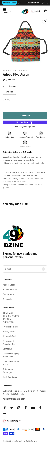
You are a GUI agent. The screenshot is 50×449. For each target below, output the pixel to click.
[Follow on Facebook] (5, 408)
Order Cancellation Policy (11, 363)
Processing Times (10, 327)
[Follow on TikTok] (40, 408)
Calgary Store (8, 294)
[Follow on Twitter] (12, 408)
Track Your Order (10, 377)
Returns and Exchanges (8, 370)
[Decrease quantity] (6, 105)
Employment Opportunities (9, 342)
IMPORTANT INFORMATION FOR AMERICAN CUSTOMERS (11, 317)
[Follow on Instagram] (19, 408)
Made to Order (9, 2)
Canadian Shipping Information (11, 355)
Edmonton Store (33, 2)
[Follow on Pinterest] (26, 408)
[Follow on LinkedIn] (5, 413)
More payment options (25, 126)
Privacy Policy (9, 331)
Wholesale (7, 299)
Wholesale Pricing (10, 336)
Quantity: (7, 99)
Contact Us (7, 349)
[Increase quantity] (17, 105)
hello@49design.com (14, 398)
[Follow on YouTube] (33, 408)
